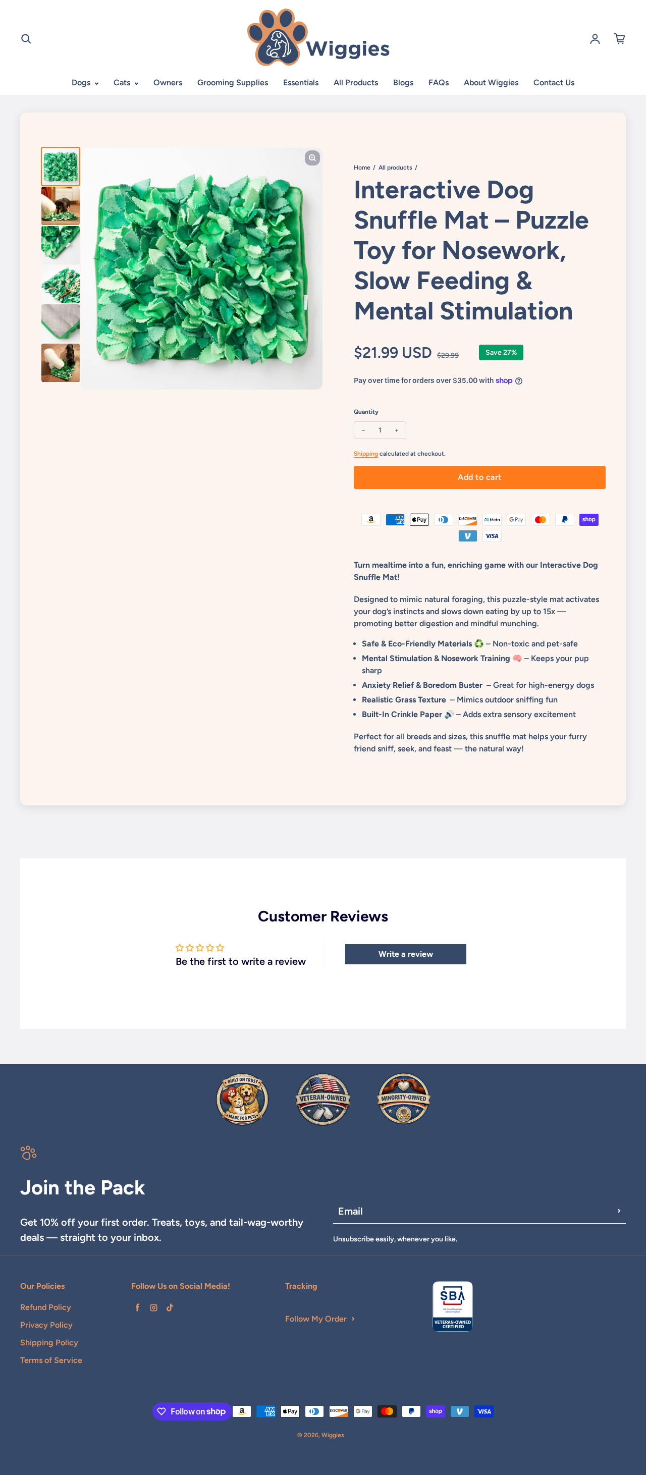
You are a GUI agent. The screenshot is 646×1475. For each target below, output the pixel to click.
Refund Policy (45, 1307)
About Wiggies (491, 82)
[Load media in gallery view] (60, 166)
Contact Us (553, 82)
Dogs (82, 82)
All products (395, 167)
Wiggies (332, 1435)
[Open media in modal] (312, 158)
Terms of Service (51, 1360)
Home (362, 167)
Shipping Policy (49, 1342)
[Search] (26, 39)
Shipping (366, 453)
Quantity (366, 411)
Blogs (403, 82)
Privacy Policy (46, 1325)
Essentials (300, 82)
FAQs (438, 82)
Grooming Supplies (232, 82)
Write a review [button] (406, 954)
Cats (123, 82)
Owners (167, 82)
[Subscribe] (619, 1211)
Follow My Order (316, 1319)
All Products (356, 82)
